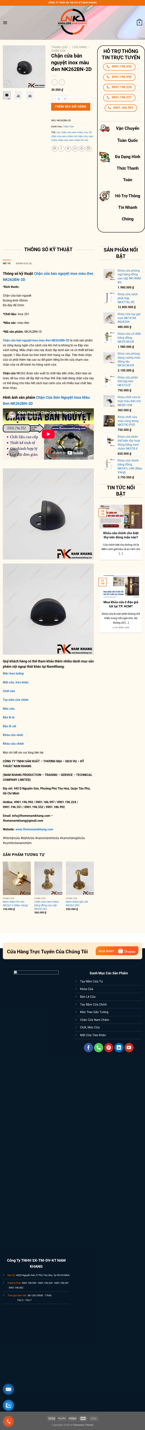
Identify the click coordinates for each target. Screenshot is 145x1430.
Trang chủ (59, 47)
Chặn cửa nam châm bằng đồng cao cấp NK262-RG (46, 905)
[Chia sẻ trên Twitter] (68, 149)
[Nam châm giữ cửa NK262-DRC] (80, 878)
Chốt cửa (9, 691)
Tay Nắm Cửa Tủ (91, 981)
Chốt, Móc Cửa (90, 1027)
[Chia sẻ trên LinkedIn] (89, 149)
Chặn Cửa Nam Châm (94, 1020)
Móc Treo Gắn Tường (94, 1012)
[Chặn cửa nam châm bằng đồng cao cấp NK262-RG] (48, 878)
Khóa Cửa (86, 989)
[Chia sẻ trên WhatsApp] (55, 149)
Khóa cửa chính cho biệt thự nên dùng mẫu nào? (121, 535)
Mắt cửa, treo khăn (16, 682)
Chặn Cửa (58, 51)
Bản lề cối (9, 726)
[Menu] (5, 22)
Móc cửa (9, 708)
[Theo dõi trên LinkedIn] (118, 1047)
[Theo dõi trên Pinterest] (108, 1047)
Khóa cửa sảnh (13, 735)
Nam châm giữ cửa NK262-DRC (77, 903)
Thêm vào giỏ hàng (70, 106)
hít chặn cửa (80, 136)
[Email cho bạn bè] (75, 149)
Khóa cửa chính (13, 743)
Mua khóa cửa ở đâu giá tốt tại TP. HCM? (120, 604)
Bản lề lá (9, 717)
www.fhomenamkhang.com (35, 829)
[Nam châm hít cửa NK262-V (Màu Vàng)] (17, 878)
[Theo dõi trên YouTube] (129, 1047)
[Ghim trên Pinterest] (82, 149)
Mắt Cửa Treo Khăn (93, 1035)
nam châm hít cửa (78, 140)
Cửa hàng (79, 47)
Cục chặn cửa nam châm (69, 132)
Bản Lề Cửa (88, 997)
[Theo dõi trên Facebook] (88, 1047)
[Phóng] (8, 83)
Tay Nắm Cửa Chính (93, 1004)
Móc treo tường (13, 673)
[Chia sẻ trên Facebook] (61, 149)
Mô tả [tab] (7, 263)
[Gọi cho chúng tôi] (98, 1047)
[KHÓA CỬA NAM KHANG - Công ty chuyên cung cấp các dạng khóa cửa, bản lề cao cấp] (72, 22)
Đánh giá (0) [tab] (24, 263)
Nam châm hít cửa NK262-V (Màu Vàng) (15, 903)
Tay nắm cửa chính (16, 700)
